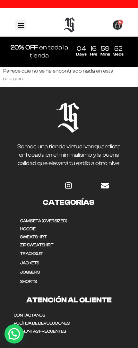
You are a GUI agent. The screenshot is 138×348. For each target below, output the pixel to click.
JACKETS (29, 262)
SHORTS (28, 281)
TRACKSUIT (31, 253)
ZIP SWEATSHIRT (36, 244)
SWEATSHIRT (33, 236)
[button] (20, 25)
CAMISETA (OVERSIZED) (43, 220)
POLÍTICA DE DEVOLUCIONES (42, 323)
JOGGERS (30, 272)
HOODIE (28, 228)
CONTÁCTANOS (29, 315)
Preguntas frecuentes (40, 331)
